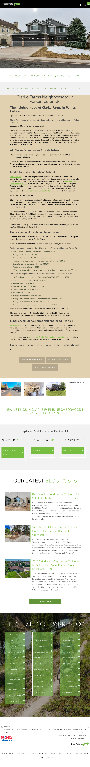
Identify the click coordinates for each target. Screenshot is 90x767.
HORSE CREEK (39, 646)
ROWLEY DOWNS (68, 640)
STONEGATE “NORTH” (69, 652)
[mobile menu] (88, 3)
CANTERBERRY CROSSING (12, 672)
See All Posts (45, 601)
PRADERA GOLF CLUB (69, 635)
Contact (83, 727)
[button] (12, 452)
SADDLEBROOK (67, 646)
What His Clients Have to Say (45, 367)
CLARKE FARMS (12, 690)
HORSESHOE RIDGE (41, 652)
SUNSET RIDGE (67, 669)
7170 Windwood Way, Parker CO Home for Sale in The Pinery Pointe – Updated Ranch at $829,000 (55, 565)
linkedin (81, 5)
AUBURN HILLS (12, 646)
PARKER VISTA (39, 675)
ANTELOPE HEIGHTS (14, 635)
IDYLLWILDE (38, 658)
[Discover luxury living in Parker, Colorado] (11, 3)
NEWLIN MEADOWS (41, 669)
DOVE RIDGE (38, 635)
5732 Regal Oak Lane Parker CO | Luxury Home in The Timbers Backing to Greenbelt (56, 531)
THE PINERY (66, 675)
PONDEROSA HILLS (41, 693)
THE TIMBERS (66, 681)
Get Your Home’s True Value (58, 360)
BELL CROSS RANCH (14, 652)
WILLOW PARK (67, 693)
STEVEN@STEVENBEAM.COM (77, 738)
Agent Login (56, 753)
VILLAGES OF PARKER (69, 687)
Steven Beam (15, 325)
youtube (85, 5)
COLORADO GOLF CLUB (15, 695)
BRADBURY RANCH (13, 658)
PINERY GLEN (38, 687)
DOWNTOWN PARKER (41, 640)
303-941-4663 (61, 735)
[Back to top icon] (81, 763)
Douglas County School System (38, 191)
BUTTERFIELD (11, 664)
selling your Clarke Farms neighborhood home (48, 337)
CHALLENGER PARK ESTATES (13, 682)
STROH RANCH (67, 664)
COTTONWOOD (12, 701)
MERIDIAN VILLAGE (41, 664)
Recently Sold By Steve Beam (32, 360)
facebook (78, 5)
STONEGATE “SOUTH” (69, 658)
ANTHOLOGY (11, 640)
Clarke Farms (15, 176)
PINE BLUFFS (38, 681)
